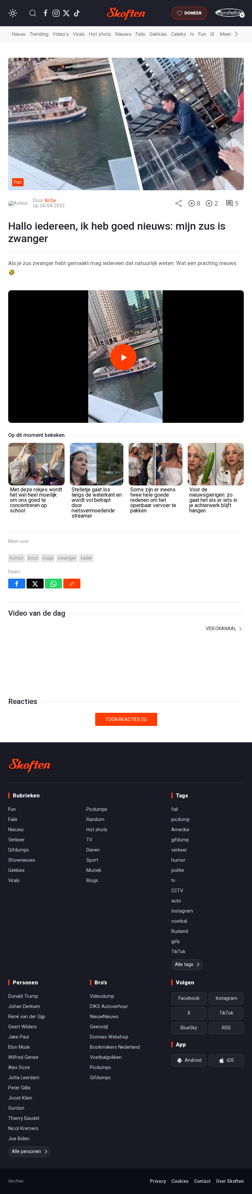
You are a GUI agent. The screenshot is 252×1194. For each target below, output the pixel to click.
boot (33, 558)
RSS (226, 1028)
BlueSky (188, 1028)
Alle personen (26, 1151)
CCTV (177, 891)
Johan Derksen (24, 1006)
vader (86, 558)
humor (17, 558)
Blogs (92, 880)
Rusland (179, 931)
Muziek (93, 870)
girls (175, 941)
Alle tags (184, 964)
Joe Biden (19, 1139)
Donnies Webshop (109, 1037)
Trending (39, 34)
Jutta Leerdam (23, 1078)
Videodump (102, 996)
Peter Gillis (19, 1088)
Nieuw (19, 34)
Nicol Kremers (23, 1128)
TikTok (178, 952)
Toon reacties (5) (126, 719)
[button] (33, 13)
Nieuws (123, 34)
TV (89, 840)
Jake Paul (18, 1037)
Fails (140, 34)
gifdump (180, 840)
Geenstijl (99, 1027)
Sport (92, 860)
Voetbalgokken (106, 1057)
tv (192, 34)
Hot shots (100, 34)
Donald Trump (23, 996)
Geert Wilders (22, 1027)
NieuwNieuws (104, 1016)
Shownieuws (21, 860)
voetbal (179, 921)
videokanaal (221, 628)
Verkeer (16, 840)
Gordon (16, 1108)
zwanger (67, 558)
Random (95, 819)
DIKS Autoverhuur (109, 1006)
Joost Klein (20, 1098)
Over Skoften (230, 1181)
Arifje (50, 200)
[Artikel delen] (178, 203)
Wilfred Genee (23, 1057)
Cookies (180, 1181)
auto (176, 901)
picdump (180, 819)
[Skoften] (29, 764)
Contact (202, 1181)
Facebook (189, 998)
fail (174, 809)
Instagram (182, 911)
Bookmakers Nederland (115, 1047)
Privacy (158, 1181)
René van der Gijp (26, 1016)
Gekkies (158, 34)
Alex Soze (19, 1067)
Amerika (180, 830)
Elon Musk (19, 1047)
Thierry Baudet (23, 1118)
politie (177, 870)
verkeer (179, 850)
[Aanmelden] (229, 12)
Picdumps (96, 809)
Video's (60, 34)
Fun (202, 34)
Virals (79, 34)
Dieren (93, 850)
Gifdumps (18, 850)
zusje (47, 558)
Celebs (178, 34)
